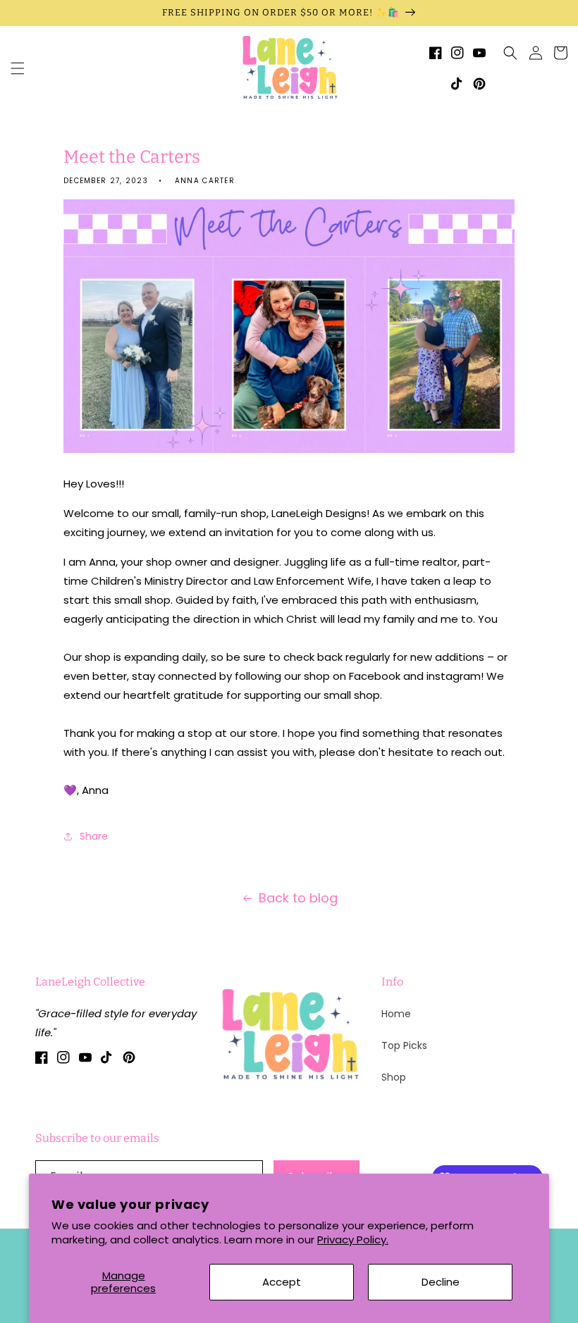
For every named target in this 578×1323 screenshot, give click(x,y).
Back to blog (298, 898)
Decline (441, 1281)
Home (396, 1014)
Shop (393, 1077)
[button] (17, 68)
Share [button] (94, 836)
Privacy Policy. (352, 1239)
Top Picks (404, 1045)
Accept (281, 1281)
